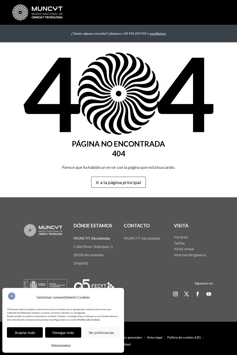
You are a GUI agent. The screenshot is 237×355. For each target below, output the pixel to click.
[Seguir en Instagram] (175, 294)
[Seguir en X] (186, 294)
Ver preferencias (101, 332)
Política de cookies (61, 345)
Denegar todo (63, 332)
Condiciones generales (125, 337)
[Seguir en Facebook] (197, 294)
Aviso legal (154, 337)
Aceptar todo (25, 332)
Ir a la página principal (118, 182)
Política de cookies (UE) (184, 337)
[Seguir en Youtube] (208, 294)
